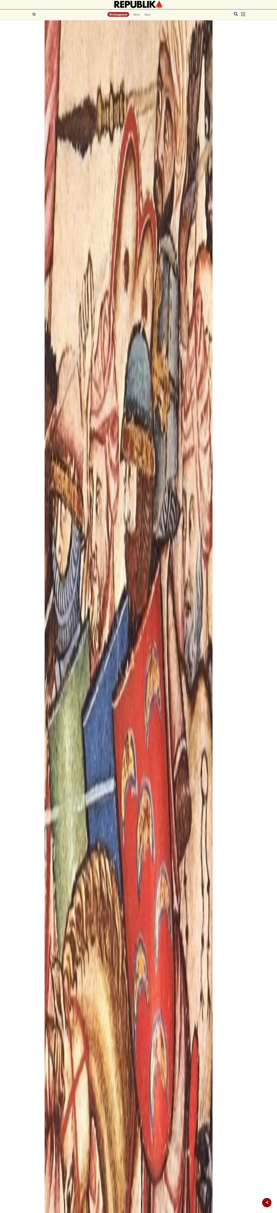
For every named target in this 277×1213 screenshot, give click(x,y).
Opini (147, 14)
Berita (136, 14)
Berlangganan (118, 14)
